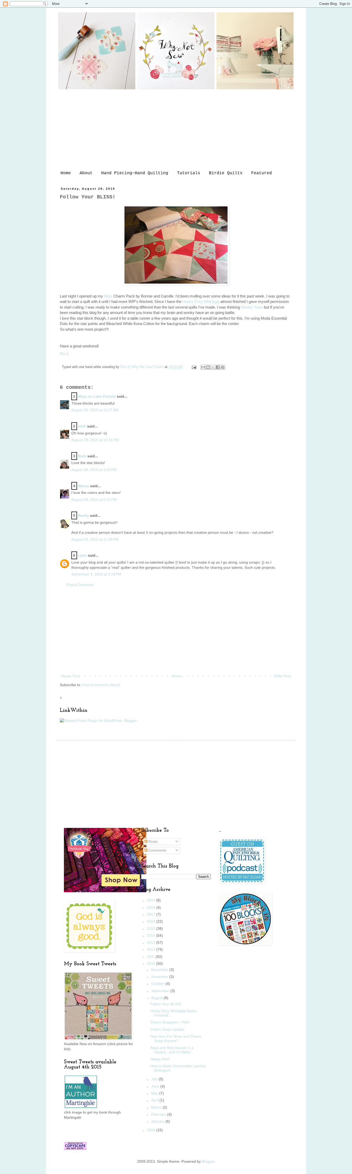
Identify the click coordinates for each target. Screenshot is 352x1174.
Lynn (82, 555)
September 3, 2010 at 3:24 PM (96, 574)
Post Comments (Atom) (101, 685)
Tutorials (188, 173)
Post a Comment (80, 585)
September (160, 991)
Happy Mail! (160, 1059)
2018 (151, 907)
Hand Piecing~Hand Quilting (134, 173)
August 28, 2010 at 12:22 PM (95, 440)
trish (82, 426)
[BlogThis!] (208, 367)
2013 (151, 942)
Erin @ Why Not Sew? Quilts (142, 367)
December (160, 970)
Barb (82, 456)
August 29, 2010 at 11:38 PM (95, 539)
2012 (151, 949)
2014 (151, 935)
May (155, 1093)
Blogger (208, 1161)
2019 (151, 900)
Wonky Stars (252, 307)
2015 (151, 928)
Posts (152, 841)
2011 (151, 956)
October (158, 984)
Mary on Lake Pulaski (97, 396)
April (155, 1100)
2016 (151, 921)
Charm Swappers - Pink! (170, 1022)
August (157, 998)
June (155, 1086)
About (86, 173)
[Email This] (203, 367)
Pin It (64, 354)
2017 (151, 914)
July (155, 1079)
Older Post (282, 676)
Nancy (83, 486)
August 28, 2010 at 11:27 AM (95, 410)
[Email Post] (193, 367)
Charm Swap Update (167, 1029)
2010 (151, 963)
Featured (261, 173)
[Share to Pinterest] (222, 367)
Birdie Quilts (225, 173)
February (159, 1114)
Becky (83, 515)
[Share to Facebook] (217, 367)
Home (66, 173)
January (158, 1121)
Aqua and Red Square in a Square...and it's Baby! (172, 1050)
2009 (151, 1130)
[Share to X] (212, 367)
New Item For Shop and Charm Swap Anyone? (175, 1038)
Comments (156, 850)
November (160, 977)
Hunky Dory (200, 301)
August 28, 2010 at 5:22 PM (94, 499)
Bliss (108, 296)
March (157, 1107)
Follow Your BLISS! (165, 1004)
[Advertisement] (176, 130)
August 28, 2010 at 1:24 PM (94, 470)
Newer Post (70, 676)
